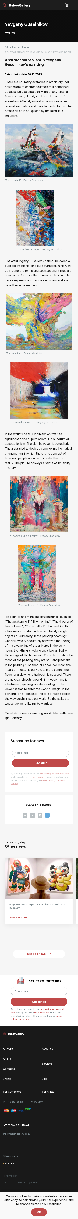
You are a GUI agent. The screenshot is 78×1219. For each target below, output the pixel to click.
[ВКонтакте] (25, 815)
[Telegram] (47, 815)
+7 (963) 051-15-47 (17, 1125)
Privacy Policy (48, 780)
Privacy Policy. (36, 777)
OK (39, 1212)
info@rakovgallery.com (16, 1134)
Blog (23, 47)
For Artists (48, 1091)
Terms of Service (26, 1019)
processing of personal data (54, 773)
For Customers (12, 1091)
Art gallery (10, 47)
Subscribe (40, 762)
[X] (32, 815)
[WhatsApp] (40, 815)
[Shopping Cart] (67, 5)
